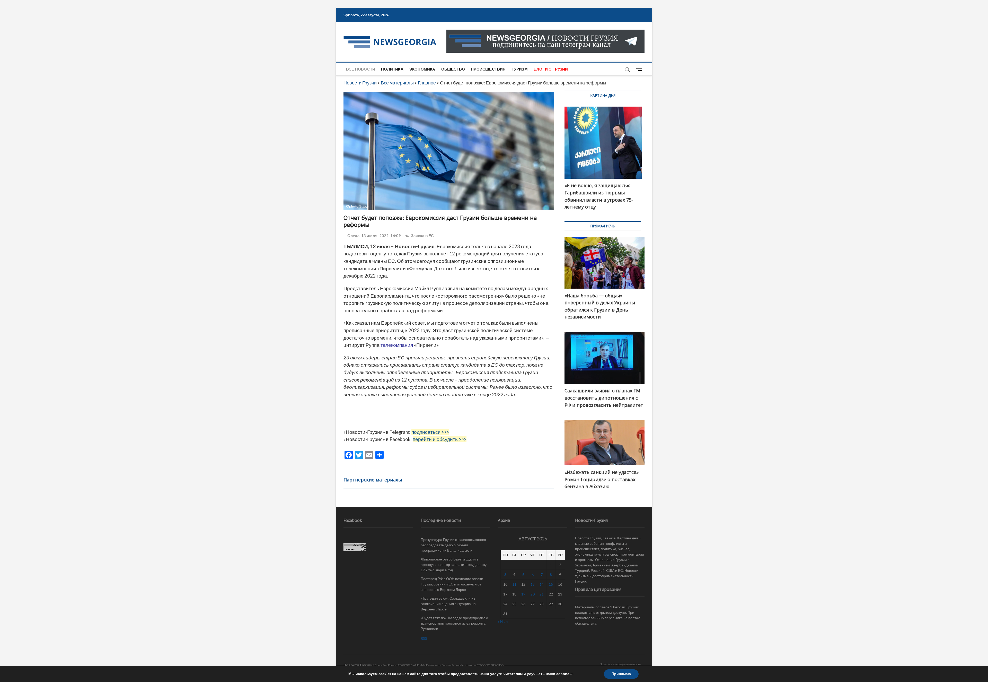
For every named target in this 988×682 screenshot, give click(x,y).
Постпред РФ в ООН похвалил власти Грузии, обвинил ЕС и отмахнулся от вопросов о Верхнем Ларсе (452, 584)
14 (542, 584)
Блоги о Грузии (551, 69)
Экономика (422, 69)
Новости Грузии (358, 665)
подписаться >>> (430, 432)
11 (514, 584)
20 (533, 594)
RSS (424, 638)
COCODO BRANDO (490, 665)
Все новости (360, 69)
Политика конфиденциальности (620, 664)
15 (551, 584)
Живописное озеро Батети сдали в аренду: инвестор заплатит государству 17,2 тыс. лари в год (454, 564)
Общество (453, 69)
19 (523, 594)
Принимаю (621, 673)
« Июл (503, 621)
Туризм (520, 69)
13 (533, 584)
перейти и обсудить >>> (439, 439)
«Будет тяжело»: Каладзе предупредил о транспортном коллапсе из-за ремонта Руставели (454, 623)
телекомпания (397, 345)
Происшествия (488, 69)
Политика (392, 69)
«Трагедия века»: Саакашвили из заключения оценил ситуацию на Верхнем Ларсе (448, 603)
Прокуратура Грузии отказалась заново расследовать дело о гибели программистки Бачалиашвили (453, 544)
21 (542, 594)
